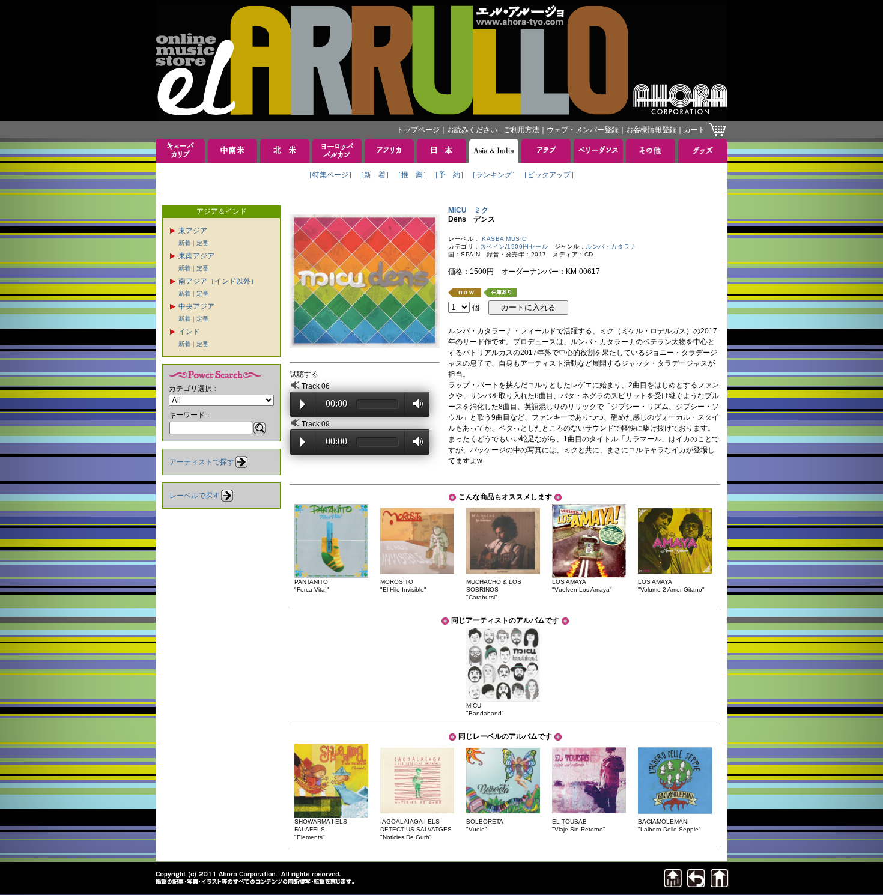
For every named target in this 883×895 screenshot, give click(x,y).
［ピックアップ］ (549, 175)
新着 (184, 243)
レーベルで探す (194, 495)
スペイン (492, 246)
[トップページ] (720, 884)
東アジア (192, 230)
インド (189, 331)
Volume (414, 403)
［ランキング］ (494, 175)
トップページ (418, 130)
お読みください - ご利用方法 (493, 130)
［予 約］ (449, 175)
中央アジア (196, 306)
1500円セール (527, 246)
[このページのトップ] (673, 884)
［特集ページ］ (330, 175)
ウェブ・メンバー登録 (583, 130)
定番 (202, 243)
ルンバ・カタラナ (611, 246)
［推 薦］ (412, 175)
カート (694, 130)
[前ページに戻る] (696, 884)
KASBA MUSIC (504, 238)
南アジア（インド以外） (218, 281)
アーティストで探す (201, 462)
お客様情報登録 (651, 130)
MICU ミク (468, 210)
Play (302, 404)
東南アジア (196, 256)
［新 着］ (375, 175)
